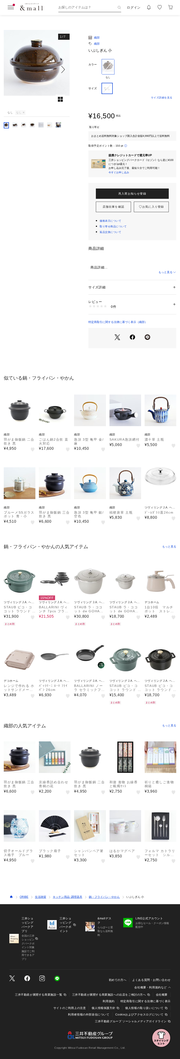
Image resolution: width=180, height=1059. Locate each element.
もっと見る (165, 272)
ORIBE (24, 897)
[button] (37, 69)
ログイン (134, 7)
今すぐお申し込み (119, 172)
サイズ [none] (92, 88)
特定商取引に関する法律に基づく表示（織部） (117, 322)
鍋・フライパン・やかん (104, 897)
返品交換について (110, 232)
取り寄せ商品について (113, 226)
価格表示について (110, 220)
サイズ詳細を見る (161, 97)
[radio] (108, 69)
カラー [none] (92, 64)
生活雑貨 (40, 897)
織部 (97, 37)
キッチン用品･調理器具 (67, 897)
